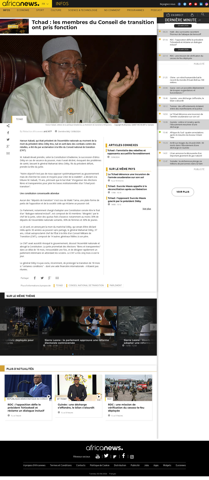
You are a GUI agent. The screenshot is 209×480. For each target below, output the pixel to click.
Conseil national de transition (86, 285)
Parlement (116, 285)
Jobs (146, 465)
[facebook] (123, 456)
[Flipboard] (115, 456)
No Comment (112, 10)
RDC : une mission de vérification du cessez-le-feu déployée (186, 57)
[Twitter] (106, 456)
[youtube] (98, 456)
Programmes (135, 10)
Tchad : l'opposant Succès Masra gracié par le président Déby (127, 200)
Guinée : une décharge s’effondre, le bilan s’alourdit (187, 99)
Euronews (181, 465)
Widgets (167, 465)
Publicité (135, 465)
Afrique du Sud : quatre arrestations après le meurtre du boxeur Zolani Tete (186, 135)
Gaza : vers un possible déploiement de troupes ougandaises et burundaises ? (187, 90)
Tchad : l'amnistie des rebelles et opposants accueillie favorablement (128, 152)
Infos (6, 10)
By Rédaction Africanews (31, 131)
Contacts (80, 465)
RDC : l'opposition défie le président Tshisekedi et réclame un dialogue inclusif (186, 42)
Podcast (156, 10)
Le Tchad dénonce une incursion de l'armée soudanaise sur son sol (186, 115)
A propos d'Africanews (34, 465)
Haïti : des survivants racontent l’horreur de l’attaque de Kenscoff (185, 33)
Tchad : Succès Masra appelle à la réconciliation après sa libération (127, 188)
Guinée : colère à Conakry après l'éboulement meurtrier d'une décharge (185, 124)
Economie (23, 10)
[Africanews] (19, 3)
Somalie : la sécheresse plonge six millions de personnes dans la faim (186, 162)
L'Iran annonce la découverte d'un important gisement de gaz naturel (186, 154)
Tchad (19, 119)
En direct (176, 15)
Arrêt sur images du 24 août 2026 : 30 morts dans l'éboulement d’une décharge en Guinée (187, 145)
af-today (62, 399)
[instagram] (132, 456)
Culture (56, 10)
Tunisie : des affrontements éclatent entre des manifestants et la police (186, 107)
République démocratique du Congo (27, 399)
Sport (40, 10)
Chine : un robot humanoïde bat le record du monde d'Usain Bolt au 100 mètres (187, 80)
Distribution (120, 465)
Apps (156, 465)
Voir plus (182, 192)
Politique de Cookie (99, 465)
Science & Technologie (82, 10)
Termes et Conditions (61, 465)
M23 (109, 399)
